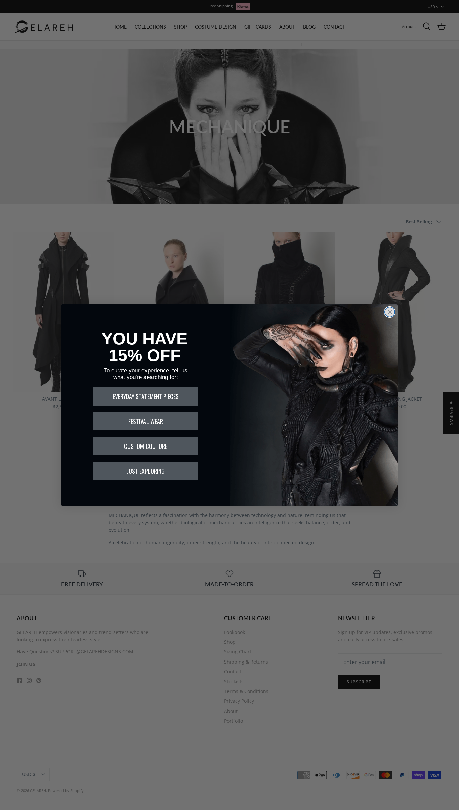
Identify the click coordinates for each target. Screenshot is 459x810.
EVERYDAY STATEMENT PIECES (146, 396)
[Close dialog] (390, 312)
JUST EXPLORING (146, 471)
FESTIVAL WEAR (145, 421)
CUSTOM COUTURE (145, 446)
